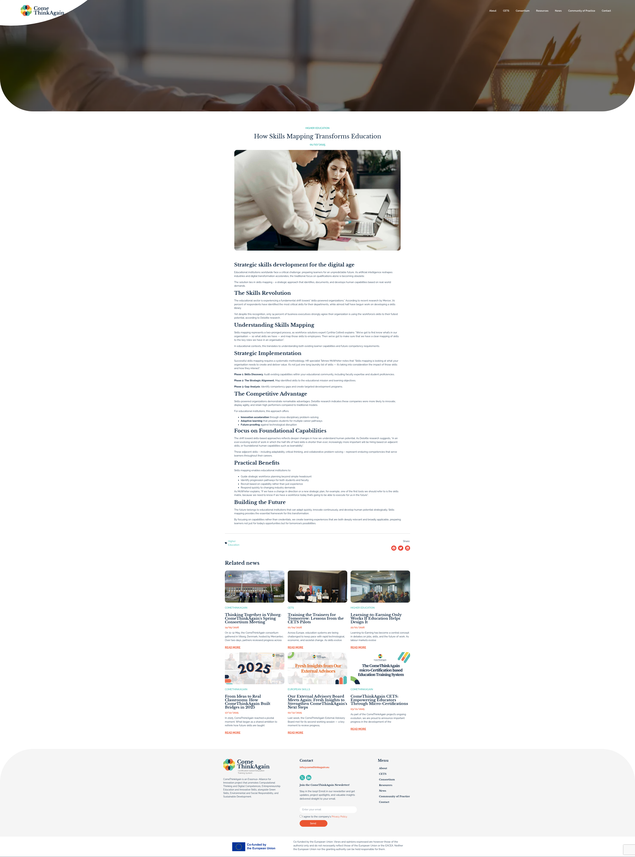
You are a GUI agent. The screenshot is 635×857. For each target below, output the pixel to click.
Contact (606, 10)
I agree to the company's (324, 816)
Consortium (522, 10)
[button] (394, 548)
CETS (506, 10)
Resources (542, 10)
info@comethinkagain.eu (314, 767)
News (558, 10)
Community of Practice (581, 10)
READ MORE (232, 647)
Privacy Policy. (339, 816)
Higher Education (317, 128)
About (492, 10)
